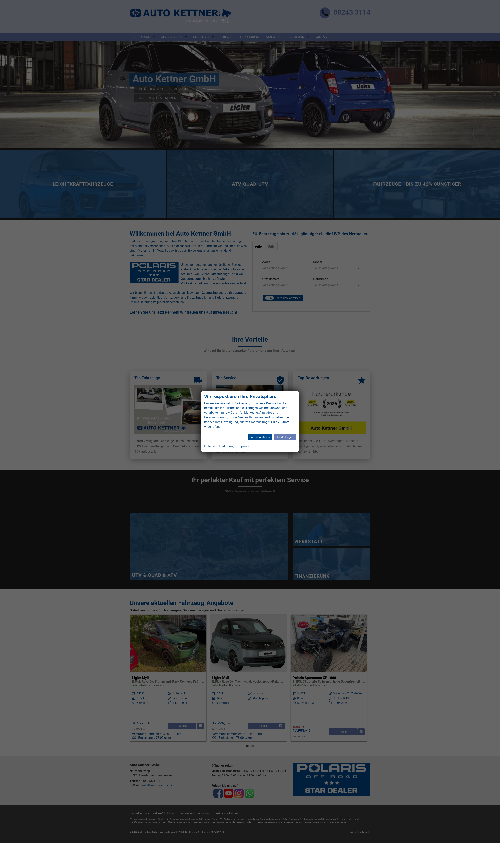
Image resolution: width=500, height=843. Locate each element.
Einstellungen (285, 437)
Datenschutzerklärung (219, 446)
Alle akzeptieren (260, 437)
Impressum (245, 446)
